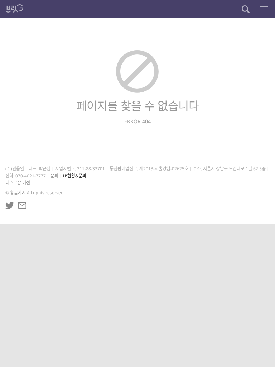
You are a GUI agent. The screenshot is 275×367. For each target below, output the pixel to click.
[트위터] (9, 205)
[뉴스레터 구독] (22, 205)
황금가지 (18, 193)
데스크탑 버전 (17, 183)
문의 (54, 176)
